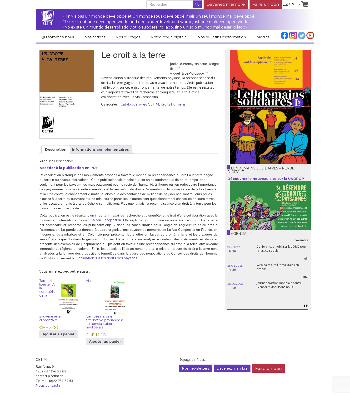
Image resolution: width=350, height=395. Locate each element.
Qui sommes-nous (57, 37)
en (291, 4)
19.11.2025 (233, 247)
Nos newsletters (195, 368)
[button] (307, 306)
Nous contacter (49, 385)
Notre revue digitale (169, 37)
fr (285, 4)
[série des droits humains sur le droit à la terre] (66, 94)
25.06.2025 (235, 265)
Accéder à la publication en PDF (69, 168)
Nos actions (94, 37)
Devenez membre (225, 4)
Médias (262, 37)
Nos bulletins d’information (221, 37)
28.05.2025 (235, 283)
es (297, 4)
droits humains (173, 104)
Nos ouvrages (128, 37)
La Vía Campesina (106, 220)
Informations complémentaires (100, 149)
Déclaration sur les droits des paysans (106, 258)
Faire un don (265, 4)
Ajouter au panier (59, 334)
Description (55, 149)
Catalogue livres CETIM (139, 104)
